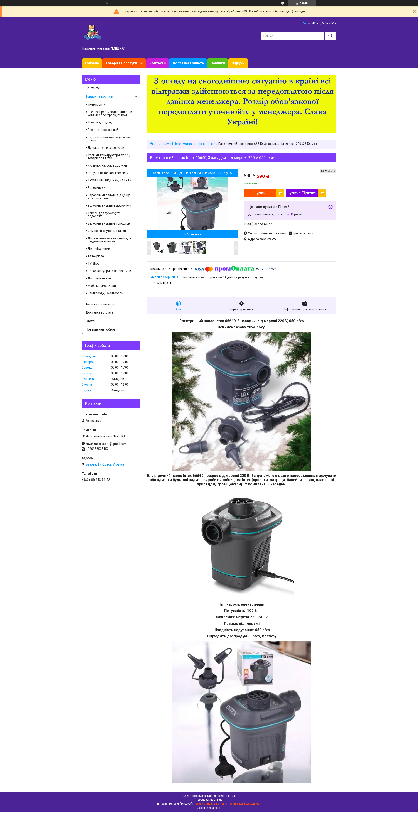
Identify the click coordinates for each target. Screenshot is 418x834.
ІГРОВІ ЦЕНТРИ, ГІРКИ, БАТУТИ (109, 180)
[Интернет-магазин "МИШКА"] (92, 32)
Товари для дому (100, 122)
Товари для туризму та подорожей (104, 214)
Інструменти (96, 104)
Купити (260, 193)
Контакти (158, 63)
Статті (90, 321)
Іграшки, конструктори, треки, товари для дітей (109, 156)
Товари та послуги (121, 63)
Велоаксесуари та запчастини (109, 271)
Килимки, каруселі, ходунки (107, 165)
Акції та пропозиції (100, 304)
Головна (92, 63)
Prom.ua (230, 795)
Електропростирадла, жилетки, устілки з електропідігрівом (110, 113)
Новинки (218, 63)
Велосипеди (96, 187)
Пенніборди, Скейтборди (105, 293)
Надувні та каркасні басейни (108, 173)
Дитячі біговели (99, 278)
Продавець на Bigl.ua (209, 799)
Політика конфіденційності (244, 803)
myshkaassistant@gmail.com (106, 444)
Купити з (294, 193)
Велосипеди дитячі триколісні (109, 223)
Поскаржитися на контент (210, 803)
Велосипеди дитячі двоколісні (109, 205)
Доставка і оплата (188, 63)
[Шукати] (330, 36)
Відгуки (238, 63)
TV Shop (93, 263)
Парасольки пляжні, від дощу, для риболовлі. (109, 196)
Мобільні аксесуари (102, 285)
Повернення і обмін (100, 329)
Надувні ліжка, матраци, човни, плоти (188, 143)
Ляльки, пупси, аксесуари (106, 147)
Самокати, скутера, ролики (107, 231)
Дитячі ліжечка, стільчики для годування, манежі (109, 239)
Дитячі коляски (99, 248)
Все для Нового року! (103, 130)
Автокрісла (96, 256)
